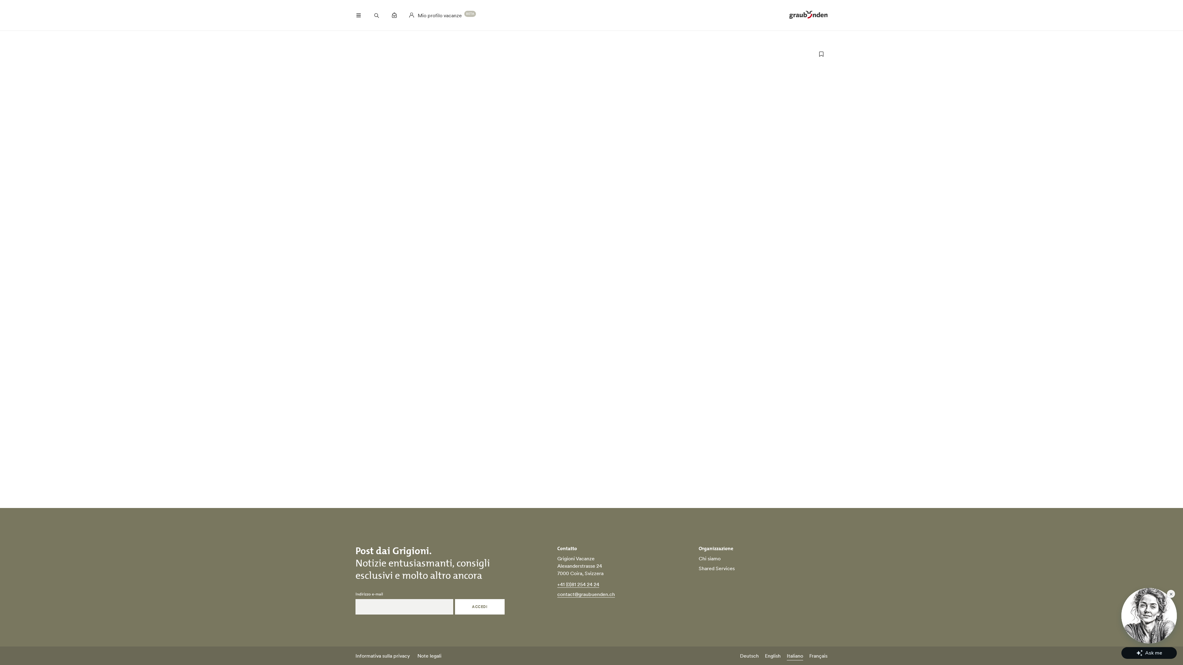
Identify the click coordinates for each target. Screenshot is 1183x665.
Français (818, 656)
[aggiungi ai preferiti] (821, 54)
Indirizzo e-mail (369, 594)
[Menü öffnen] (358, 15)
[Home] (808, 15)
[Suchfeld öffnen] (376, 15)
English (773, 656)
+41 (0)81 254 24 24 (578, 584)
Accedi (479, 606)
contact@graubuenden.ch (586, 594)
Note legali (429, 656)
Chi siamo (710, 558)
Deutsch (749, 656)
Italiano (795, 656)
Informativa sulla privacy (383, 656)
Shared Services (717, 568)
